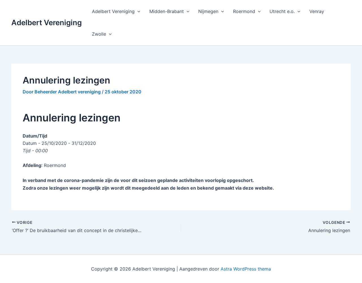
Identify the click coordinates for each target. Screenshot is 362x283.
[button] (137, 11)
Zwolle (99, 34)
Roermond (244, 11)
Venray (316, 11)
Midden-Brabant (166, 11)
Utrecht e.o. (282, 11)
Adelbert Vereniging (46, 22)
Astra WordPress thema (246, 269)
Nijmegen (208, 11)
